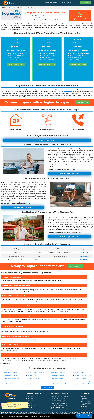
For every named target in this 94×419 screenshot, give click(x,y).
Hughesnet (14, 7)
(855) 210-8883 (85, 2)
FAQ (83, 407)
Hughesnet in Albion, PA (57, 383)
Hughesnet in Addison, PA (35, 380)
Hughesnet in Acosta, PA (10, 377)
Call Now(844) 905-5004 (80, 18)
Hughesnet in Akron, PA (10, 383)
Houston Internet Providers (59, 402)
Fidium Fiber (31, 407)
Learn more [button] (47, 416)
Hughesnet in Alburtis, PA (11, 386)
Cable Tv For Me (7, 7)
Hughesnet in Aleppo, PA (34, 386)
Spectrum (30, 399)
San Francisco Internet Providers (60, 411)
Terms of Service (86, 405)
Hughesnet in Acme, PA (81, 375)
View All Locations (47, 389)
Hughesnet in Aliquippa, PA (82, 386)
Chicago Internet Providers (59, 400)
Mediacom (31, 409)
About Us (84, 400)
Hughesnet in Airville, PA (81, 380)
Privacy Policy (86, 404)
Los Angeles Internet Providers (60, 399)
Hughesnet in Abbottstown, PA (36, 375)
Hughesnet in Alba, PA (34, 383)
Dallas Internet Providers (58, 404)
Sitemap (84, 408)
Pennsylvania (21, 7)
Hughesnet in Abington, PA (58, 375)
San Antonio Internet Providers (60, 407)
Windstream (31, 402)
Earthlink (30, 411)
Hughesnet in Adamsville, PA (12, 380)
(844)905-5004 (47, 64)
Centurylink (31, 400)
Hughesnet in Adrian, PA (57, 380)
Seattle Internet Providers (58, 409)
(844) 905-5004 (37, 17)
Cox (29, 404)
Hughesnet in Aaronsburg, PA (12, 375)
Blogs (83, 402)
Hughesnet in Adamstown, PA (83, 377)
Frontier (30, 406)
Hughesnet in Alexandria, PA (59, 386)
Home (47, 2)
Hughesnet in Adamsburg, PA (59, 377)
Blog (75, 2)
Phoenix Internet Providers (59, 406)
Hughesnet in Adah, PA (34, 377)
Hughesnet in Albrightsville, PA (83, 383)
